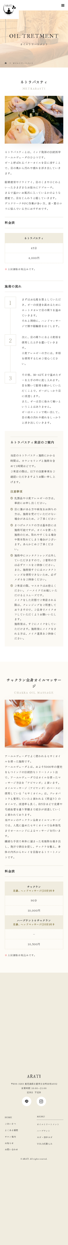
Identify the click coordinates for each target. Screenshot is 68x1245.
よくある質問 (11, 1130)
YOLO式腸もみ (45, 1143)
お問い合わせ (11, 1149)
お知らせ (9, 1143)
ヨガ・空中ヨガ (45, 1137)
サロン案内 (10, 1136)
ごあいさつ (10, 1123)
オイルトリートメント (48, 1124)
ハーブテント (43, 1130)
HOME (8, 1117)
